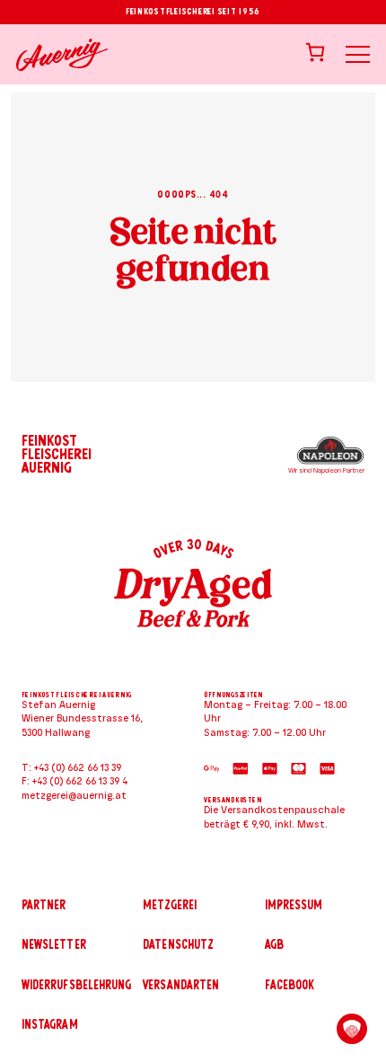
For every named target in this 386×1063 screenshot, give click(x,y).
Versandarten (181, 984)
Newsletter (54, 944)
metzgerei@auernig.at (74, 796)
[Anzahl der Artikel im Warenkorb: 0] (315, 52)
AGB (274, 944)
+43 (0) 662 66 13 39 (77, 768)
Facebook (290, 984)
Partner (44, 904)
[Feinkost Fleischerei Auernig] (62, 55)
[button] (352, 1029)
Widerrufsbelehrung (76, 984)
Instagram (50, 1024)
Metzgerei (170, 904)
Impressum (294, 904)
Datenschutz (178, 944)
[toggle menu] (357, 54)
